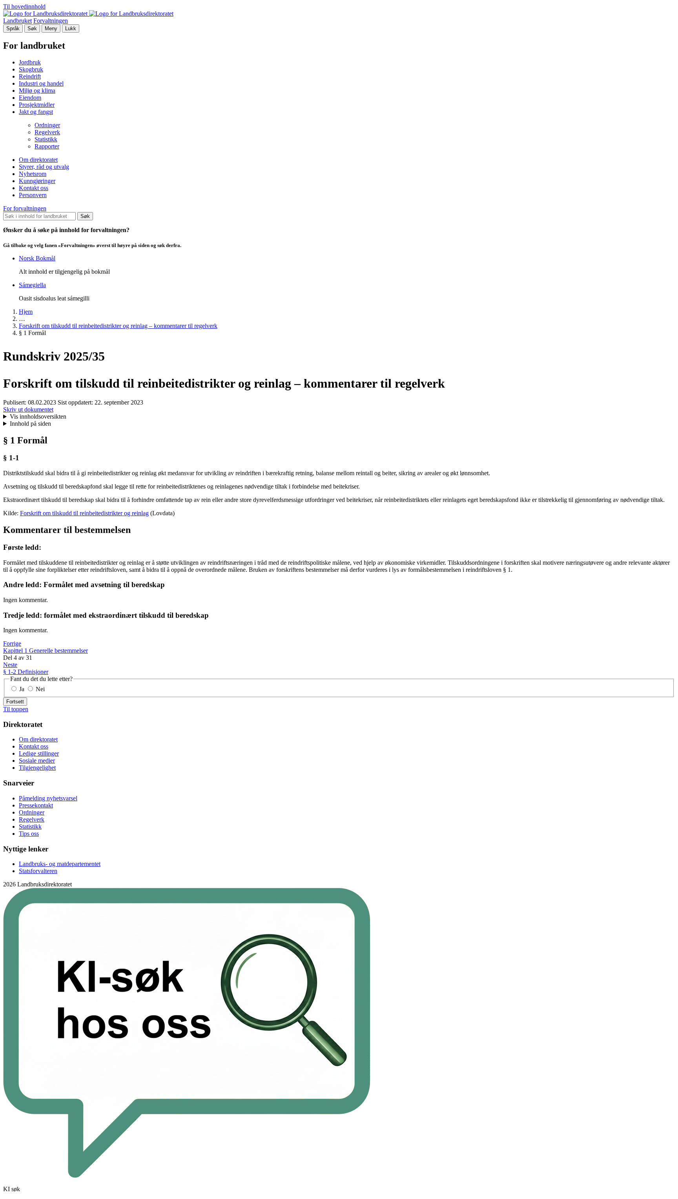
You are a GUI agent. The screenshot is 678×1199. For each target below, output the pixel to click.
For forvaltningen (24, 208)
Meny (51, 28)
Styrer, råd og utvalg (44, 166)
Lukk (70, 28)
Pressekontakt (36, 805)
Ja (22, 689)
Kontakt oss (33, 188)
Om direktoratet (38, 159)
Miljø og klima (37, 90)
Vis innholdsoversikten (38, 416)
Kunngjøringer (37, 181)
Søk (32, 28)
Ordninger (47, 125)
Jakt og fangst (36, 111)
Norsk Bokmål (37, 258)
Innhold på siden (30, 423)
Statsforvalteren (38, 871)
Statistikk (46, 139)
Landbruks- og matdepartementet (59, 863)
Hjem (26, 311)
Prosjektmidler (37, 104)
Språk (13, 28)
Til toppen (15, 709)
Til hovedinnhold (24, 6)
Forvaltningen (50, 20)
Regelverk (47, 132)
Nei (39, 689)
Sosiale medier (37, 760)
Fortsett (15, 702)
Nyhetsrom (32, 173)
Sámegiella (32, 285)
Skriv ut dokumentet (28, 409)
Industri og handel (41, 83)
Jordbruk (30, 62)
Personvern (33, 195)
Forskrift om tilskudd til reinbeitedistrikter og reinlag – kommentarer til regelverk (118, 325)
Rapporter (47, 146)
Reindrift (30, 76)
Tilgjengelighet (37, 767)
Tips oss (29, 833)
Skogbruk (31, 69)
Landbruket (17, 20)
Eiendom (30, 97)
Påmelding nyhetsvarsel (48, 798)
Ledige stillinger (39, 753)
